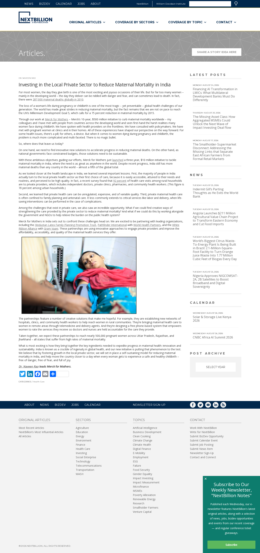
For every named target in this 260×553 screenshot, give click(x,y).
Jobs (81, 4)
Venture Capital (142, 512)
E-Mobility (139, 453)
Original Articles (85, 22)
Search (236, 3)
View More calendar (228, 303)
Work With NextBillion (203, 428)
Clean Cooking (142, 436)
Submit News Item (201, 449)
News (28, 4)
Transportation (85, 470)
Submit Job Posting (201, 444)
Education (82, 432)
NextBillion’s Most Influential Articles (41, 432)
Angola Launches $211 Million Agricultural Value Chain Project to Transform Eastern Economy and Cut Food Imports (215, 218)
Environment (83, 440)
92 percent (119, 180)
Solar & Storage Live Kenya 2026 (212, 319)
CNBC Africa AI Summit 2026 (213, 337)
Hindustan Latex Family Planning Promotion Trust (65, 225)
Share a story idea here (219, 53)
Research (138, 503)
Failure (137, 465)
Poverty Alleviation (144, 495)
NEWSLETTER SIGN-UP (149, 405)
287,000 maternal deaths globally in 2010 (58, 99)
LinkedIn (218, 406)
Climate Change (142, 440)
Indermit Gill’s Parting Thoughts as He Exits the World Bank (215, 193)
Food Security (141, 470)
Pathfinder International (112, 225)
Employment (140, 457)
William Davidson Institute (170, 3)
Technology (83, 461)
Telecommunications (89, 465)
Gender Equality (142, 474)
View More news (231, 175)
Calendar (64, 4)
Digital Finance (142, 449)
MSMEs (137, 491)
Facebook (195, 406)
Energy (80, 436)
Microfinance (141, 486)
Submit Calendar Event (204, 440)
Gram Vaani (51, 228)
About (95, 4)
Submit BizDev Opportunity (206, 436)
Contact (224, 22)
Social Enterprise (86, 457)
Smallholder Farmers (145, 507)
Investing (81, 453)
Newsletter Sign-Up (202, 453)
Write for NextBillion (202, 432)
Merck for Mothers (56, 119)
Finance (80, 444)
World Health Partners (147, 225)
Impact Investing (143, 478)
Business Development (147, 432)
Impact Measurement (146, 482)
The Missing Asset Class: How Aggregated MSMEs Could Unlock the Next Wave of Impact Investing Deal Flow (214, 122)
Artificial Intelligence (145, 428)
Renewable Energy (144, 499)
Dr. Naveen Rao (27, 78)
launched (117, 160)
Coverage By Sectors (135, 22)
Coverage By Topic (185, 22)
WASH (79, 474)
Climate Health (142, 444)
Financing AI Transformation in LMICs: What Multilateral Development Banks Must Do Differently (215, 94)
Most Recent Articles (31, 428)
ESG (135, 461)
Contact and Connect (203, 457)
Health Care (39, 381)
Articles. (32, 53)
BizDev (44, 4)
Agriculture (82, 428)
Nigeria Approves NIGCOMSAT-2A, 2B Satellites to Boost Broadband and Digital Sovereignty (215, 281)
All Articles (25, 436)
